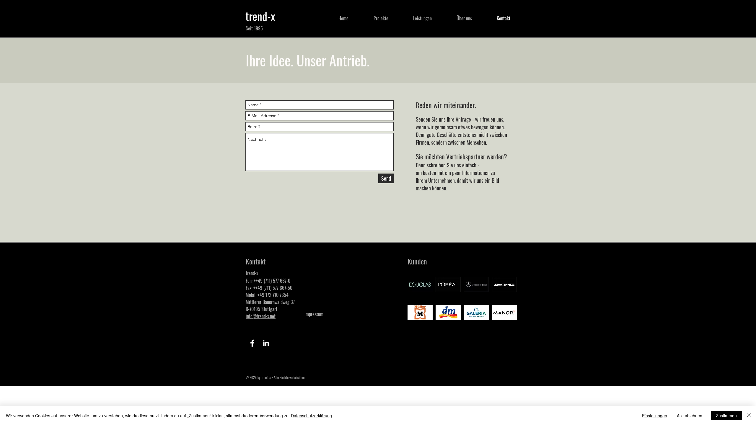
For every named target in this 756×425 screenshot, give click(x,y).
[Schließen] (748, 415)
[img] (420, 284)
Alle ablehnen (689, 416)
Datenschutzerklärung (311, 416)
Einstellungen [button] (654, 416)
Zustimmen (726, 416)
